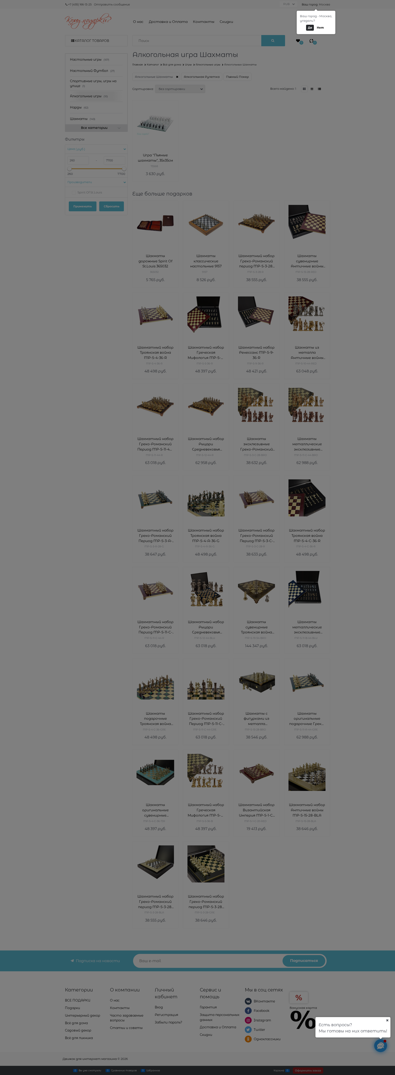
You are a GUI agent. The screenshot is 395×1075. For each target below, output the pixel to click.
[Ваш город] (387, 1020)
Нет (320, 27)
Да (310, 27)
